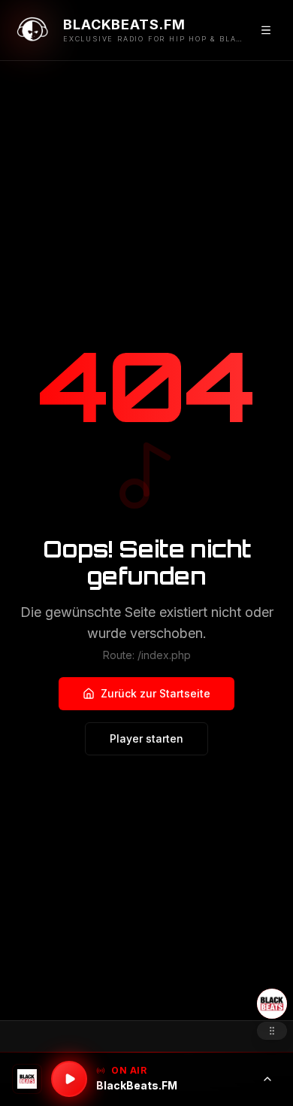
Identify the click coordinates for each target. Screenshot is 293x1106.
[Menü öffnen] (266, 30)
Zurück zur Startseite (155, 693)
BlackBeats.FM (136, 1085)
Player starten (146, 738)
